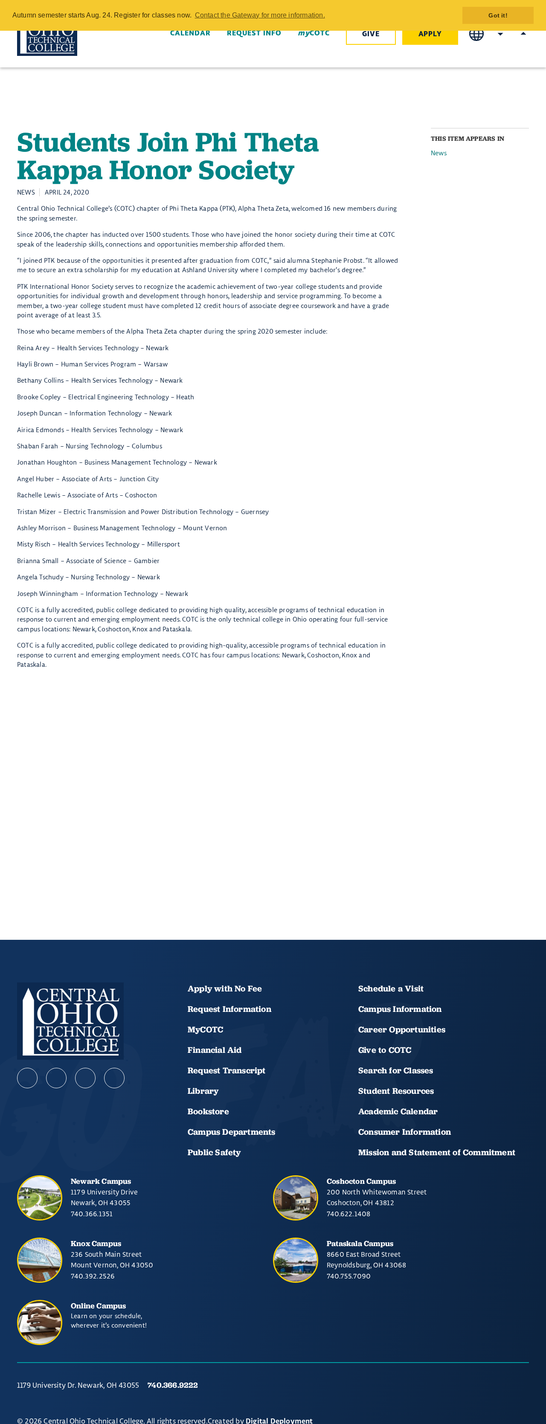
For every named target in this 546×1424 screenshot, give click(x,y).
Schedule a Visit (391, 988)
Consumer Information (404, 1132)
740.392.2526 (93, 1276)
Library (203, 1091)
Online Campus (98, 1306)
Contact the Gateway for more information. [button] (260, 15)
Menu (523, 33)
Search (500, 33)
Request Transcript (227, 1070)
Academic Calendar (399, 1111)
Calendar (190, 33)
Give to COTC (384, 1050)
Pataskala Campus (360, 1243)
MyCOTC (205, 1029)
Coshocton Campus (361, 1181)
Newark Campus (101, 1181)
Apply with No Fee (225, 988)
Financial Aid (215, 1050)
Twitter (114, 1078)
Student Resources (396, 1091)
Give (371, 34)
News (439, 153)
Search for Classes (395, 1070)
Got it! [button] (497, 15)
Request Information (229, 1009)
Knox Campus (96, 1243)
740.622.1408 (348, 1213)
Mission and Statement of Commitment (436, 1152)
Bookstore (208, 1111)
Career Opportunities (401, 1029)
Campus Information (400, 1009)
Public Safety (214, 1152)
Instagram (85, 1078)
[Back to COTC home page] (65, 34)
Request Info (254, 33)
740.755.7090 (349, 1276)
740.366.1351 (92, 1213)
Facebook (27, 1078)
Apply (430, 34)
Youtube (56, 1078)
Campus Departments (232, 1132)
